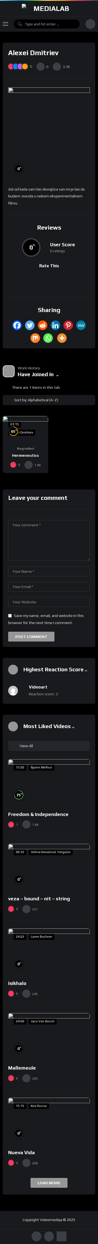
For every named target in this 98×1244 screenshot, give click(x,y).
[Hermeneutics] (25, 429)
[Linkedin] (55, 325)
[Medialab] (49, 8)
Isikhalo (17, 983)
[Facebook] (17, 325)
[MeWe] (81, 325)
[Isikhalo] (49, 951)
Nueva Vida (21, 1152)
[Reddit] (42, 325)
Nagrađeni (25, 448)
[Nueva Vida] (49, 1121)
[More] (62, 338)
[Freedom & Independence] (49, 782)
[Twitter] (30, 325)
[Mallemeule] (49, 1036)
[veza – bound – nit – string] (49, 867)
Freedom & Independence (38, 814)
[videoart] (13, 691)
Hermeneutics (25, 455)
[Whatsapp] (48, 338)
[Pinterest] (68, 325)
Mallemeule (22, 1068)
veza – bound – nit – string (39, 898)
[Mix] (35, 338)
